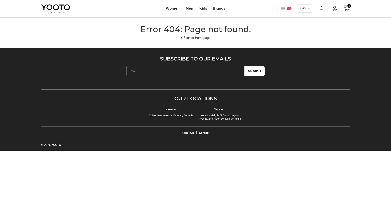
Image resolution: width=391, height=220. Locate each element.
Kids (203, 8)
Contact (204, 132)
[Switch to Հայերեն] (282, 8)
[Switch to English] (289, 8)
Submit (254, 71)
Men (189, 8)
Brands (219, 8)
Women (173, 8)
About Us (188, 132)
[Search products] (322, 8)
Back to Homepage (197, 38)
